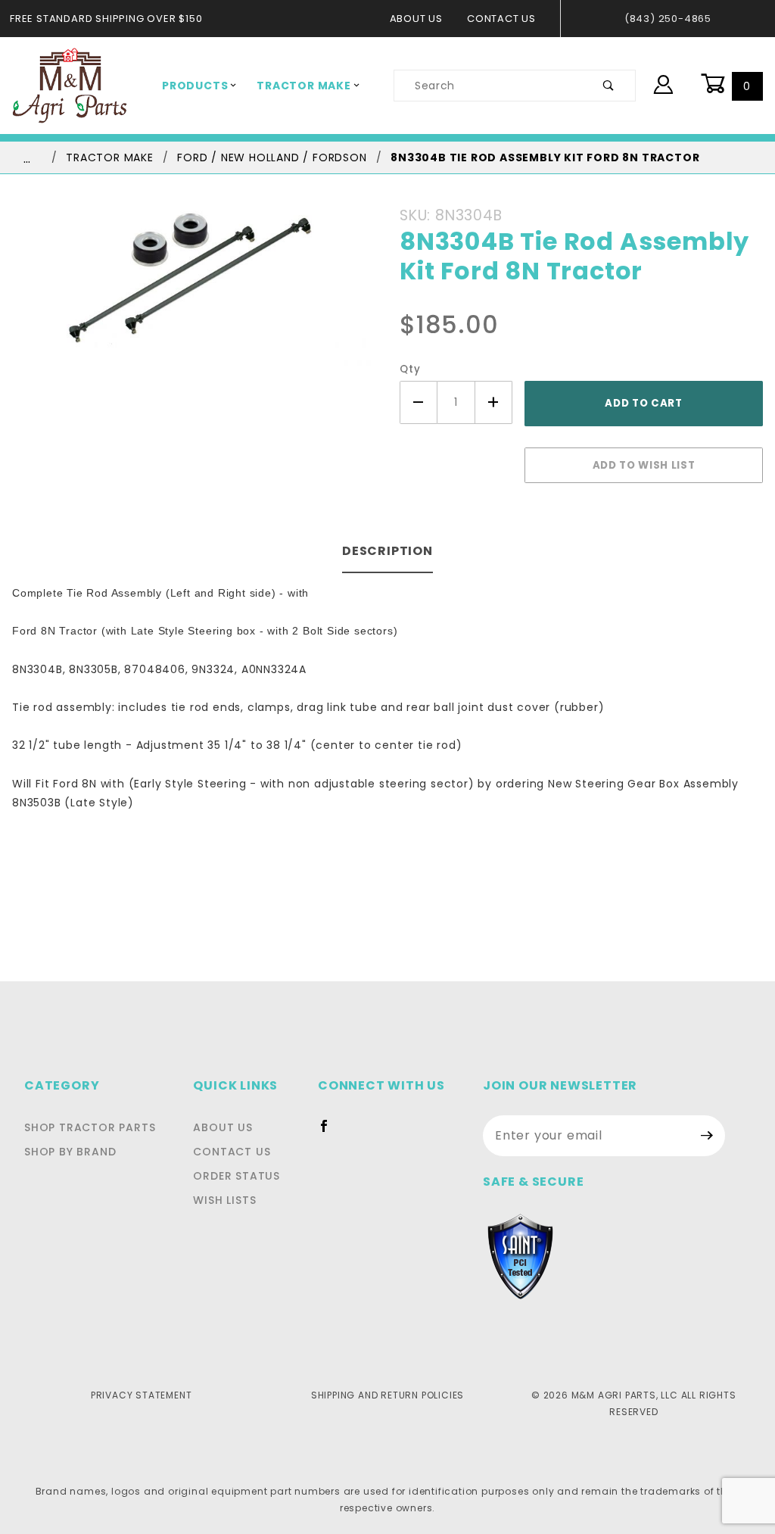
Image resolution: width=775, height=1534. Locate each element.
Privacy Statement (141, 1395)
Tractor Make (304, 85)
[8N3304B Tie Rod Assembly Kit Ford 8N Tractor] (193, 301)
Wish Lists (224, 1200)
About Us (416, 18)
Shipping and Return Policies (387, 1395)
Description (387, 551)
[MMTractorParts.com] (69, 84)
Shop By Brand (70, 1151)
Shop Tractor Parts (89, 1127)
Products (195, 85)
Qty (410, 369)
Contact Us (501, 18)
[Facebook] (330, 1132)
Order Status (236, 1175)
